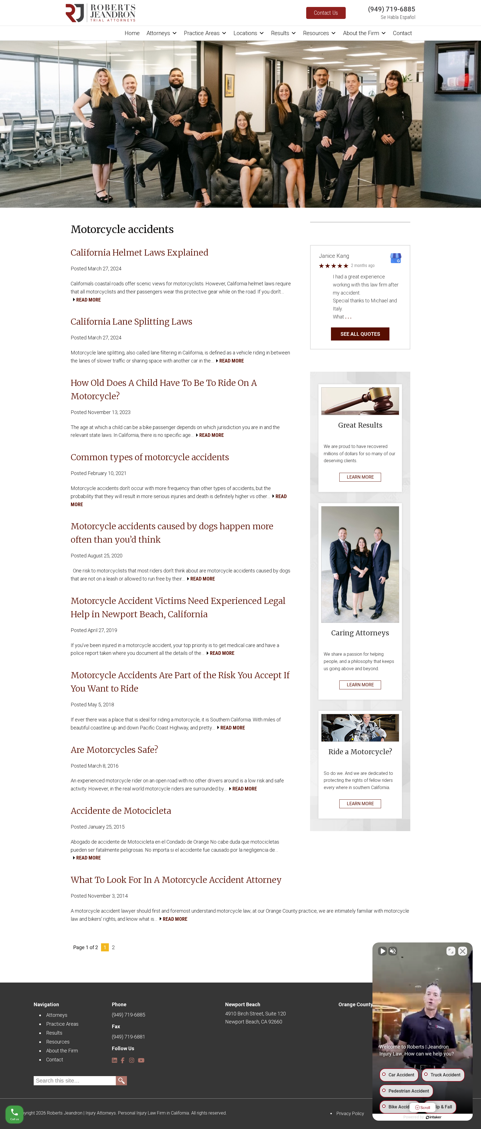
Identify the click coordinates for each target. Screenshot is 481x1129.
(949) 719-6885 (391, 9)
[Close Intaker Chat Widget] (462, 951)
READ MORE (88, 300)
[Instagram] (131, 1058)
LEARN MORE (360, 477)
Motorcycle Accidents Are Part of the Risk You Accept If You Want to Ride (180, 682)
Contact (402, 33)
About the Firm (361, 33)
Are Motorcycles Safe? (114, 749)
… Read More (367, 317)
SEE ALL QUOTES (360, 334)
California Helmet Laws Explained (139, 252)
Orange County (355, 1004)
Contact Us (326, 12)
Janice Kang (334, 256)
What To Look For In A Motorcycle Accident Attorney (176, 880)
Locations (245, 33)
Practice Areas (202, 33)
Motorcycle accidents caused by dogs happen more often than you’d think (172, 533)
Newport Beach (242, 1004)
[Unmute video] (382, 951)
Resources (316, 33)
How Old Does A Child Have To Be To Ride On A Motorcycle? (164, 389)
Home (132, 33)
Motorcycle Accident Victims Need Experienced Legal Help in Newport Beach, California (178, 607)
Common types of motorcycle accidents (150, 457)
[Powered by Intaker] (433, 1117)
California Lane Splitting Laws (131, 321)
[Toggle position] (450, 951)
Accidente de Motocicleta (121, 810)
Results (280, 33)
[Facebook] (123, 1058)
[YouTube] (140, 1058)
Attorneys (158, 33)
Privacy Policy (350, 1113)
